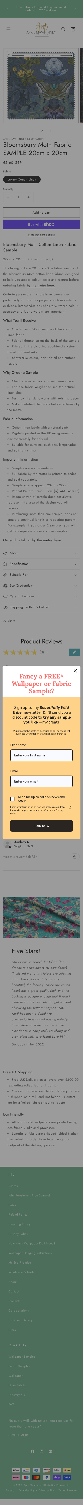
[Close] (75, 671)
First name (18, 745)
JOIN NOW (41, 826)
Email (14, 771)
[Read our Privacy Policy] (70, 807)
